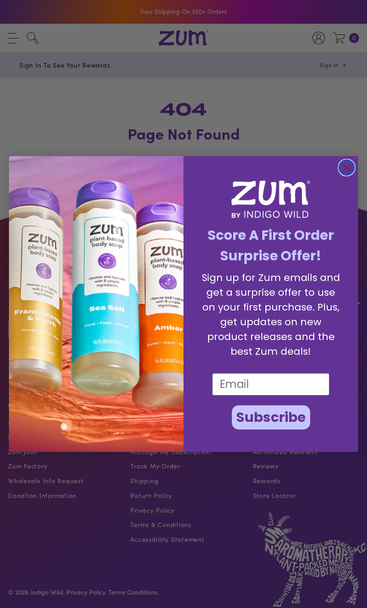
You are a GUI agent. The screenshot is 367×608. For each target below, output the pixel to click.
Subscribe (271, 417)
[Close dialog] (346, 167)
